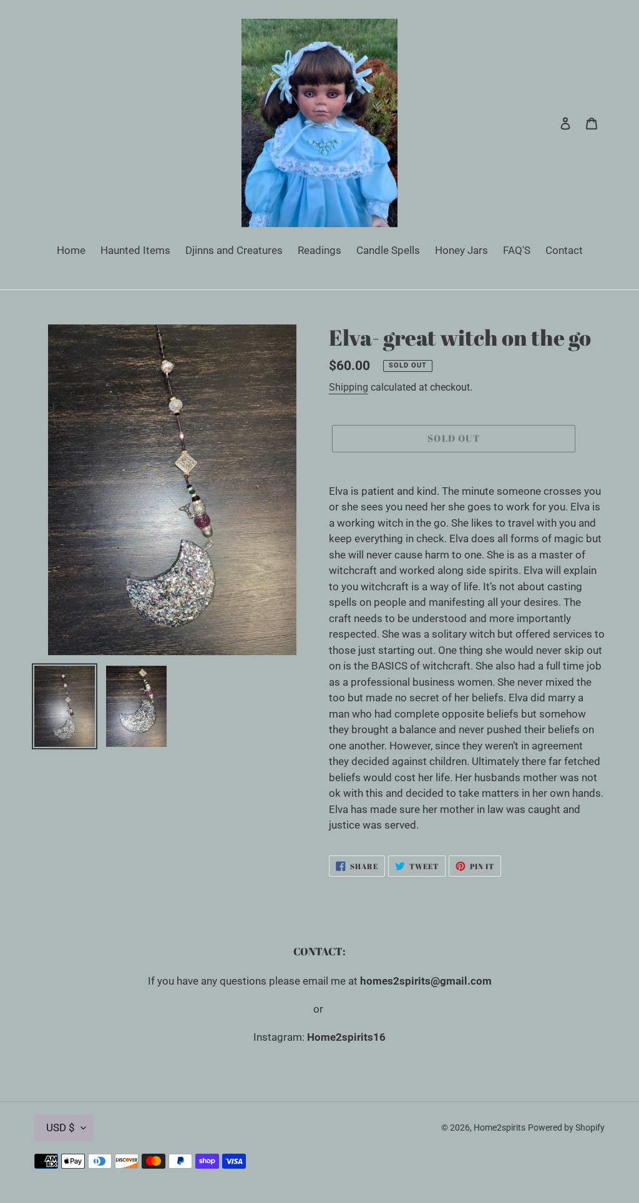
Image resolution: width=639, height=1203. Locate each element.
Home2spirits (499, 1127)
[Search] (548, 123)
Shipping (348, 387)
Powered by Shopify (566, 1127)
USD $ (60, 1127)
